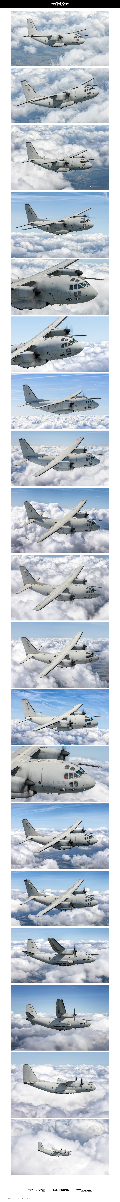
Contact (56, 4)
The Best (25, 4)
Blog (32, 4)
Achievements (41, 4)
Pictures (17, 4)
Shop (49, 4)
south (14, 1199)
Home (10, 4)
